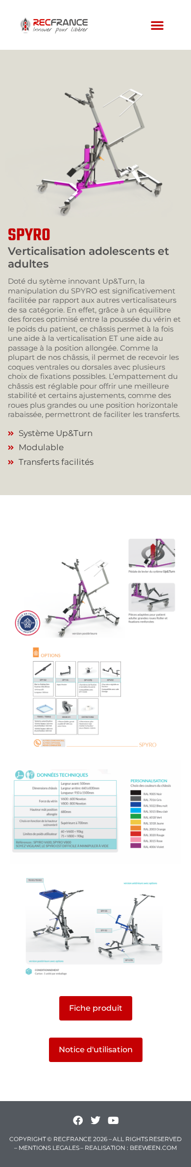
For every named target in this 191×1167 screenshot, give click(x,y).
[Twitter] (95, 1120)
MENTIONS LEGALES (49, 1147)
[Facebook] (78, 1120)
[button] (157, 25)
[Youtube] (113, 1120)
